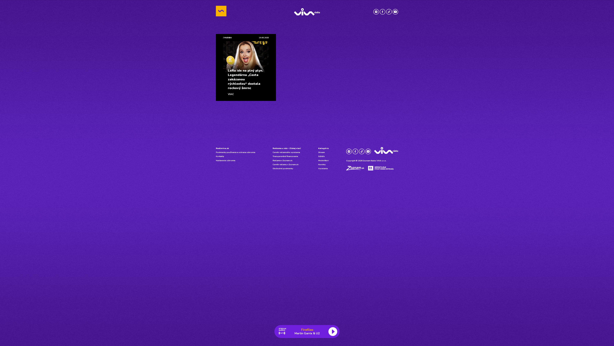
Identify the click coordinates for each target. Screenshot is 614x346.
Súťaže (321, 156)
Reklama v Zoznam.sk (282, 160)
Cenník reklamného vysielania (286, 152)
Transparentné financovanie (285, 156)
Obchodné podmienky (283, 168)
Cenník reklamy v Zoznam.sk (286, 164)
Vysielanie (323, 168)
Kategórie (323, 148)
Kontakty (220, 156)
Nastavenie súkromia (225, 160)
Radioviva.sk (222, 148)
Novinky (322, 164)
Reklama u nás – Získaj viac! (287, 148)
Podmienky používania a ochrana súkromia (235, 152)
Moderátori (323, 160)
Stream (321, 152)
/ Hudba (227, 37)
